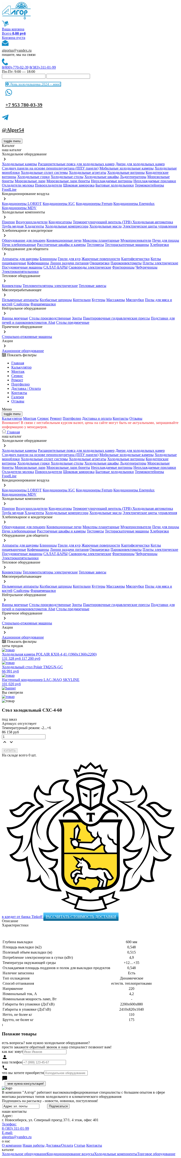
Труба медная (13, 226)
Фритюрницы (123, 267)
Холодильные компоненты (115, 1154)
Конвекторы (12, 286)
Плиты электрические (160, 263)
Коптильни (82, 300)
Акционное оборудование (23, 351)
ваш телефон (12, 1062)
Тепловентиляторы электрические (50, 286)
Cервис (17, 376)
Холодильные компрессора (66, 226)
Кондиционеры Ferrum (94, 204)
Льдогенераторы (133, 177)
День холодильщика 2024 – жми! (35, 84)
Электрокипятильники (20, 272)
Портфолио (20, 384)
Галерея (17, 397)
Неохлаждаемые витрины (111, 181)
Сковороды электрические (90, 267)
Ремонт (17, 380)
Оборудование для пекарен (23, 240)
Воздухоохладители (32, 222)
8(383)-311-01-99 (42, 67)
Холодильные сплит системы (44, 172)
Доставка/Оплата (59, 1145)
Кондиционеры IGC (59, 204)
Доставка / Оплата (26, 388)
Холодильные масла (105, 226)
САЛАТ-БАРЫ (55, 267)
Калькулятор (21, 367)
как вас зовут (12, 1052)
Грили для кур (69, 259)
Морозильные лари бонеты (68, 181)
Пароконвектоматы (126, 263)
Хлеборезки (159, 245)
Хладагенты (34, 226)
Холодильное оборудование (24, 1154)
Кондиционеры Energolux (134, 204)
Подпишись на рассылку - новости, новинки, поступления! (50, 1101)
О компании (12, 1145)
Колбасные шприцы (56, 300)
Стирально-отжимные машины (27, 337)
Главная (17, 363)
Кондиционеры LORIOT (22, 204)
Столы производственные (50, 318)
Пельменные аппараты (20, 300)
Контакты (19, 393)
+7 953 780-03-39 (23, 105)
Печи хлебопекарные (19, 245)
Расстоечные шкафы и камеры (61, 245)
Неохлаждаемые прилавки (154, 181)
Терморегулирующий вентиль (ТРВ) (102, 222)
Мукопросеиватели (135, 240)
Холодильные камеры (19, 164)
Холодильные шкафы (101, 177)
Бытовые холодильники (114, 185)
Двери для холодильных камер (140, 164)
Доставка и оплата (97, 418)
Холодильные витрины (126, 172)
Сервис (43, 418)
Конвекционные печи (64, 240)
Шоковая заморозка (79, 185)
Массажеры (115, 300)
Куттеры (98, 300)
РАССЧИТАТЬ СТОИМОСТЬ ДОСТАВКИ (81, 917)
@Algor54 (13, 130)
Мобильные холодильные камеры (126, 168)
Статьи (79, 1145)
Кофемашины (38, 263)
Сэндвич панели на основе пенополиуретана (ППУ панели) (50, 168)
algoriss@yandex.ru (17, 50)
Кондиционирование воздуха (70, 1154)
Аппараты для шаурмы (20, 259)
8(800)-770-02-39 (15, 67)
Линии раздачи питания (69, 263)
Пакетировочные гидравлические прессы (116, 318)
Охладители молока (18, 185)
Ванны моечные (15, 318)
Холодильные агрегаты (87, 172)
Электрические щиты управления (150, 226)
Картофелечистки (135, 259)
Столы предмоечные (72, 322)
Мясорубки (135, 300)
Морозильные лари (30, 181)
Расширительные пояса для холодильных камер (76, 164)
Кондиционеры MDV (19, 208)
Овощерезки (100, 263)
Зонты (77, 318)
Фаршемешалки (43, 304)
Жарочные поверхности (101, 259)
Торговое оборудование (156, 1154)
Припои (8, 222)
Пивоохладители (48, 185)
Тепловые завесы (92, 286)
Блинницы (48, 259)
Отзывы (17, 401)
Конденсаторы (60, 222)
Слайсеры (21, 304)
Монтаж (18, 371)
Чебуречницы (146, 267)
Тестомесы (95, 245)
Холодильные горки (33, 177)
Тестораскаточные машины (127, 245)
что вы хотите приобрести (23, 1073)
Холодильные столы (67, 177)
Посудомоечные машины (22, 267)
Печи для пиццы (165, 240)
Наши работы (34, 1145)
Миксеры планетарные (100, 240)
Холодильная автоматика (152, 222)
